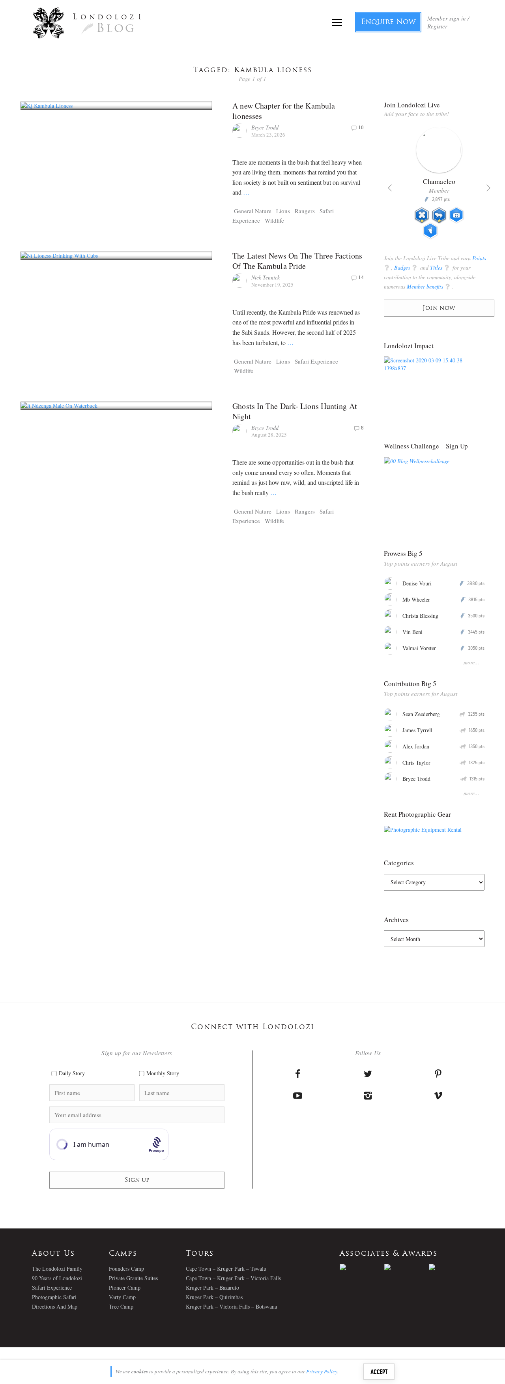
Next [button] (488, 188)
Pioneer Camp (124, 1287)
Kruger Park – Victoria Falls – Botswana (231, 1306)
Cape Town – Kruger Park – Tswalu (226, 1268)
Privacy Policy (321, 1371)
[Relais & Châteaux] (451, 1267)
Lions (283, 211)
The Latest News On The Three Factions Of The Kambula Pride (297, 260)
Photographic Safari (54, 1297)
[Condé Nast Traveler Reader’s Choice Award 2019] (362, 1267)
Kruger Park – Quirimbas (214, 1297)
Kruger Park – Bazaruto (212, 1287)
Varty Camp (122, 1297)
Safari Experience (316, 361)
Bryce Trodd (265, 127)
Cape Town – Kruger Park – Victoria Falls (233, 1278)
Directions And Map (54, 1306)
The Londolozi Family (57, 1268)
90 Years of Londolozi (57, 1278)
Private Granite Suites (133, 1278)
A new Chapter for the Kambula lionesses (283, 110)
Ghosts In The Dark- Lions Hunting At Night (294, 411)
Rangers (305, 211)
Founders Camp (126, 1268)
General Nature (252, 211)
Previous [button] (390, 188)
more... (471, 662)
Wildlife (274, 220)
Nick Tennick (265, 277)
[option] (439, 186)
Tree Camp (121, 1306)
